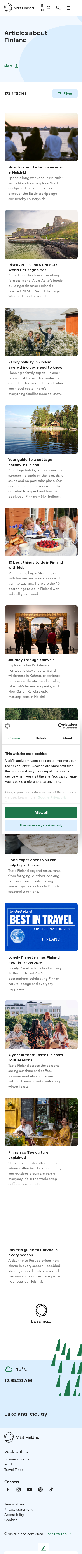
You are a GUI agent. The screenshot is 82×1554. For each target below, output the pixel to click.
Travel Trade (14, 1469)
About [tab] (67, 738)
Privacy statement (18, 1509)
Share (8, 66)
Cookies (10, 1520)
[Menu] (69, 7)
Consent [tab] (14, 738)
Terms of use (14, 1504)
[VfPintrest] (40, 1489)
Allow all (41, 812)
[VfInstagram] (18, 1489)
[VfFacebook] (7, 1489)
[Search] (58, 7)
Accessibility (14, 1514)
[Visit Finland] (19, 7)
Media (9, 1464)
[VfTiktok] (51, 1489)
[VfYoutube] (29, 1489)
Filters (68, 93)
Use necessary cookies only (41, 825)
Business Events (16, 1459)
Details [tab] (41, 738)
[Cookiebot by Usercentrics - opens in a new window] (58, 726)
